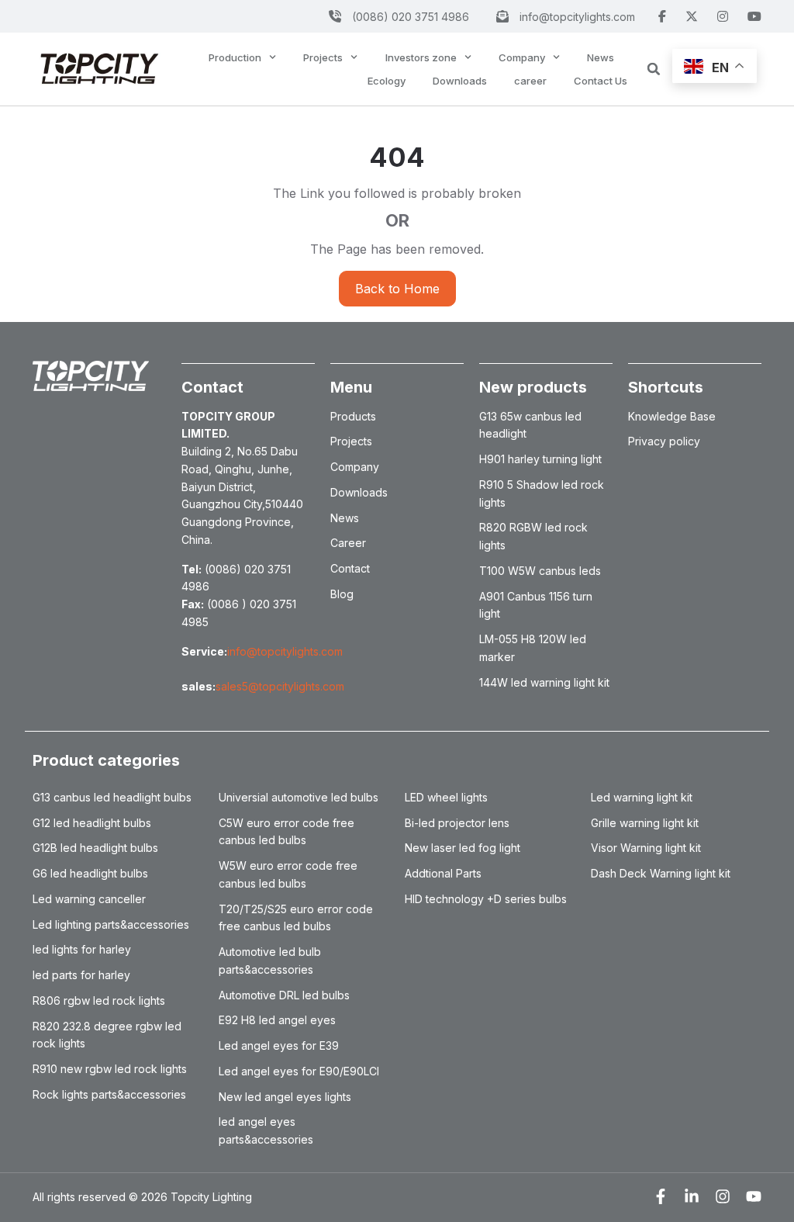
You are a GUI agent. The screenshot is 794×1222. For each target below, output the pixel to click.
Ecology (387, 80)
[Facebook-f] (660, 1196)
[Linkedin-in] (691, 1196)
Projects (323, 57)
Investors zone (421, 57)
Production (235, 57)
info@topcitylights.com (285, 651)
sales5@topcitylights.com (280, 686)
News (600, 57)
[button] (653, 69)
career (530, 80)
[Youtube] (753, 1196)
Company (522, 57)
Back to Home (397, 288)
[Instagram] (722, 1196)
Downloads (460, 80)
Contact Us (600, 80)
